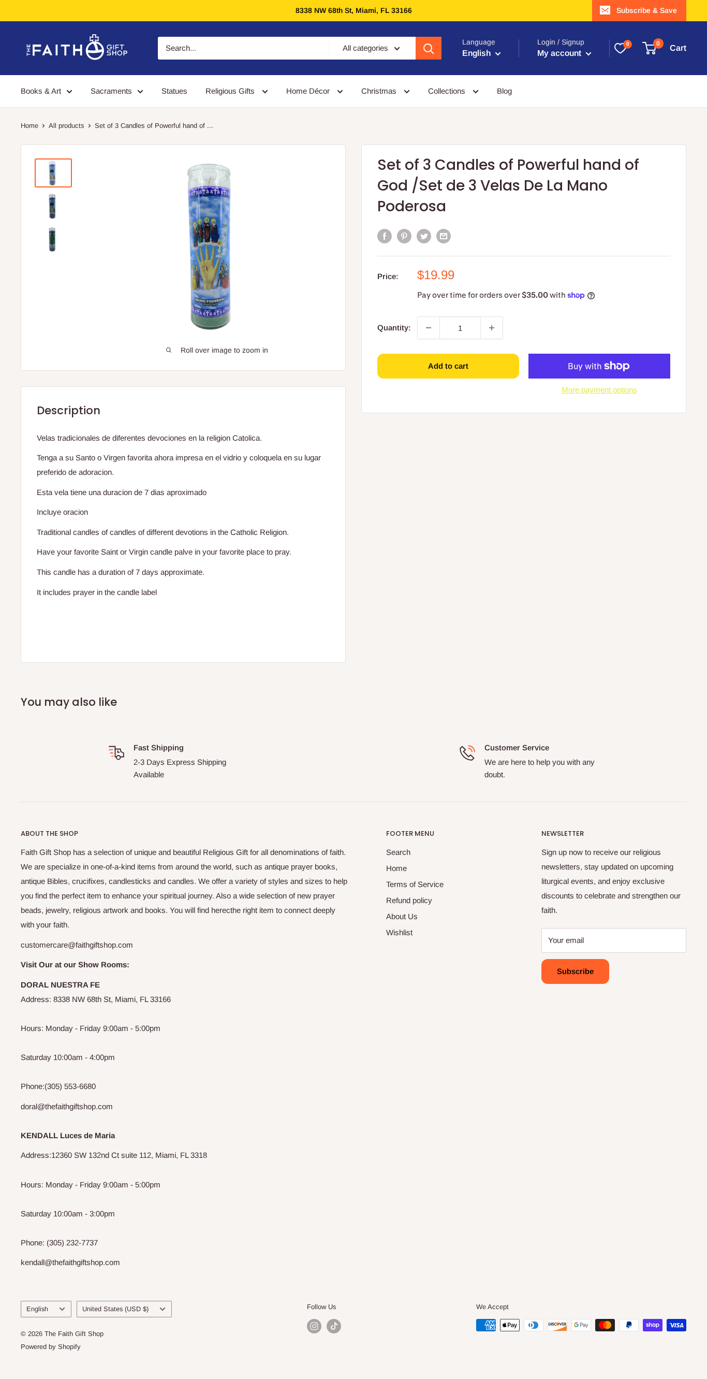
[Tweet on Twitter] (424, 235)
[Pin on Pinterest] (404, 235)
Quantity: (394, 327)
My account (560, 53)
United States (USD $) (115, 1309)
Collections (447, 90)
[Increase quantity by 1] (492, 328)
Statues (174, 90)
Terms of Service (415, 884)
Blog (504, 90)
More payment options (599, 389)
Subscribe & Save (646, 10)
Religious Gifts (231, 90)
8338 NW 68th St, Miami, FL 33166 (354, 10)
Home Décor (309, 90)
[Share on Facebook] (384, 235)
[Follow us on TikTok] (334, 1326)
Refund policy (409, 900)
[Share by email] (443, 235)
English (37, 1309)
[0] (620, 48)
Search (398, 852)
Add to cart (448, 365)
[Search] (428, 48)
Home (29, 125)
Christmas (380, 90)
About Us (402, 916)
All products (66, 125)
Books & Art (41, 90)
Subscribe (575, 971)
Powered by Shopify (51, 1347)
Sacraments (111, 90)
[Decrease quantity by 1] (428, 328)
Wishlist (399, 932)
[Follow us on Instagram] (314, 1326)
